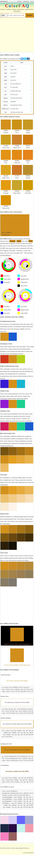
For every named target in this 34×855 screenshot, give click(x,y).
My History (26, 1)
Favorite (19, 1)
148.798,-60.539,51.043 (17, 112)
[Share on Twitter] (25, 59)
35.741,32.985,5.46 (16, 84)
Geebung (12, 241)
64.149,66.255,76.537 (16, 105)
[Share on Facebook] (28, 59)
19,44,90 (13, 76)
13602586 (13, 101)
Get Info (29, 15)
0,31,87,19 (13, 80)
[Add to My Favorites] (22, 59)
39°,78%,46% (14, 87)
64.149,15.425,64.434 (16, 98)
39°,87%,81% (14, 94)
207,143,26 (13, 73)
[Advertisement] (17, 35)
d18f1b (19, 241)
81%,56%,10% (14, 108)
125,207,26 (13, 69)
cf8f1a (12, 66)
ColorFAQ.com (4, 1)
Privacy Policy (6, 848)
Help (32, 1)
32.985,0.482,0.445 (16, 91)
